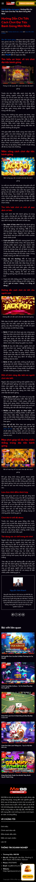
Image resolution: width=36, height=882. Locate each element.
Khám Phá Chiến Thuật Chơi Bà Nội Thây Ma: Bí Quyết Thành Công (16, 776)
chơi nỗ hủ (7, 429)
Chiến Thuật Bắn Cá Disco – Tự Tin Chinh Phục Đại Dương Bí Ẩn (16, 687)
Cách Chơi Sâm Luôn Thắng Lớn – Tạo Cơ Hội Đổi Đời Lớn (16, 746)
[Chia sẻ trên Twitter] (19, 614)
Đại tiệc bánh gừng (8, 40)
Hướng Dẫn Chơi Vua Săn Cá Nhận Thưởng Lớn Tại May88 (17, 657)
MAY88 (4, 9)
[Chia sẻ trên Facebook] (16, 614)
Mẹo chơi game (13, 9)
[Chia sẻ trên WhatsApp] (12, 614)
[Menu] (2, 3)
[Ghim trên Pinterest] (23, 614)
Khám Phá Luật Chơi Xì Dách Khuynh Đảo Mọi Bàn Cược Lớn (17, 716)
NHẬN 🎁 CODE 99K (28, 876)
